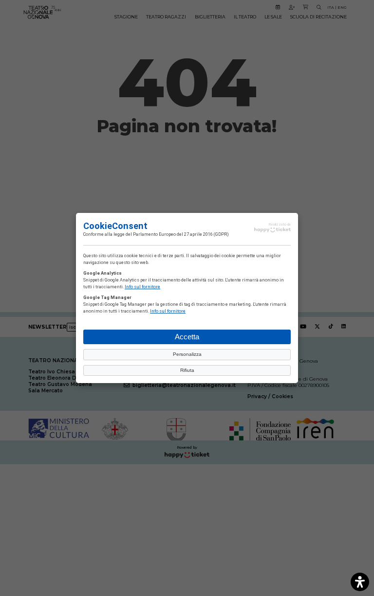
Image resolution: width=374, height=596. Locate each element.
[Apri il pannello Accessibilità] (360, 582)
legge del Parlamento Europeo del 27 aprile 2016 (163, 234)
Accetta (187, 337)
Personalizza (187, 354)
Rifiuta (187, 370)
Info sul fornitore (142, 286)
